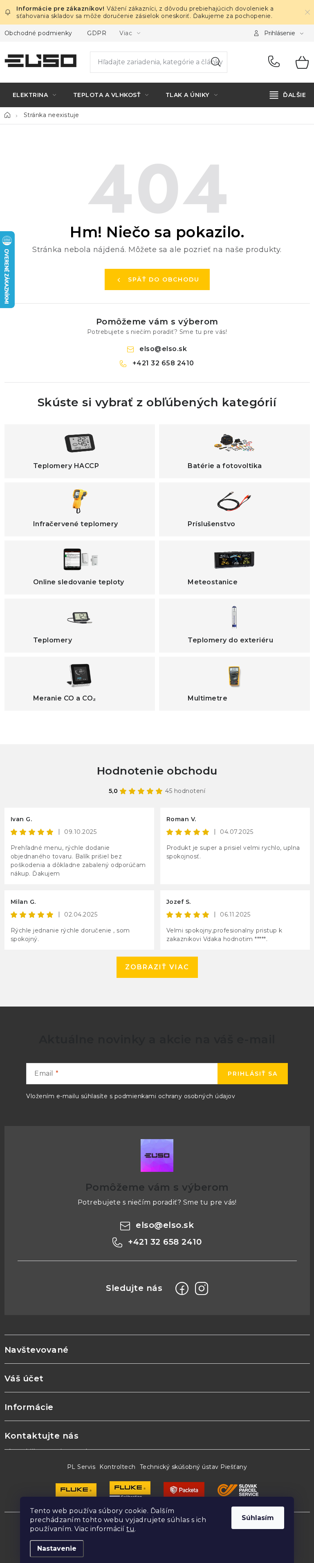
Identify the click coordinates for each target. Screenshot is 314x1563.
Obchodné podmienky (38, 33)
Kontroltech (117, 1467)
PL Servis (81, 1467)
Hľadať (215, 62)
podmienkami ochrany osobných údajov (175, 1096)
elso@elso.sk (163, 349)
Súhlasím (258, 1518)
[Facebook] (181, 1288)
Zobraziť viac (157, 967)
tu (130, 1529)
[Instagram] (201, 1288)
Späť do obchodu (164, 279)
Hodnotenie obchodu (157, 770)
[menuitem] (34, 95)
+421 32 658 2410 (275, 62)
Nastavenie (56, 1548)
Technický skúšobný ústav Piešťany (193, 1467)
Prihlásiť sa (253, 1073)
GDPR (96, 33)
